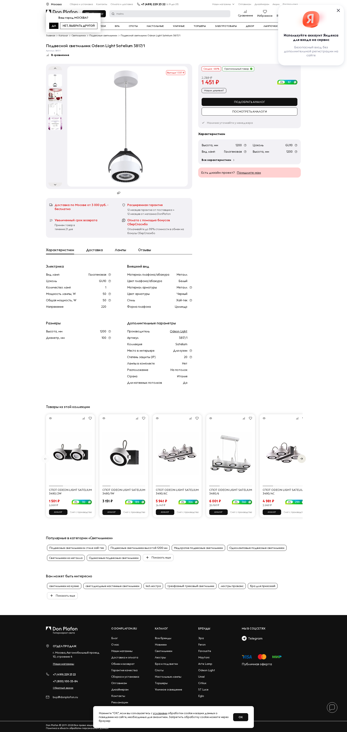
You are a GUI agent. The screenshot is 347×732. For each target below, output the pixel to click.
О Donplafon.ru (124, 628)
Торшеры (200, 26)
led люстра (153, 586)
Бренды (204, 628)
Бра (117, 26)
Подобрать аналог (249, 102)
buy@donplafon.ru (65, 697)
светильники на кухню (64, 586)
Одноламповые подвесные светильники (256, 548)
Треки (102, 26)
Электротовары (226, 26)
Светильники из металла (66, 558)
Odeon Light (178, 331)
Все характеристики (216, 160)
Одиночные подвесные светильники (114, 558)
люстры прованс (232, 586)
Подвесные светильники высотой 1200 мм (138, 548)
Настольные (155, 26)
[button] (301, 459)
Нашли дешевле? (214, 90)
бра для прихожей (262, 586)
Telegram (254, 638)
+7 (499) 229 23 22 (153, 4)
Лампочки (270, 26)
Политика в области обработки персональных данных (77, 728)
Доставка (94, 250)
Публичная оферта (257, 664)
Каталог (161, 628)
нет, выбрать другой (79, 25)
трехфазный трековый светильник (190, 586)
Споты (133, 26)
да (54, 25)
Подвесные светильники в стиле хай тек (76, 548)
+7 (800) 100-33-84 (65, 681)
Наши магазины (221, 4)
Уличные (179, 26)
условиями (160, 713)
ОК (241, 717)
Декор (250, 26)
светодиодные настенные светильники (112, 586)
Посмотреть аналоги (249, 111)
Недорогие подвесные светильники (198, 548)
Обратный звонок (63, 687)
